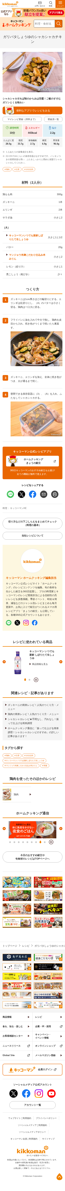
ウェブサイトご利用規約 (19, 1118)
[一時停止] (36, 679)
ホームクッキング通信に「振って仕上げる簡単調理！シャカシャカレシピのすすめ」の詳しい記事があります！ (33, 732)
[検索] (58, 23)
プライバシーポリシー (46, 1118)
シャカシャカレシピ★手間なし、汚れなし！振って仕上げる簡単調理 (33, 721)
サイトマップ (48, 1139)
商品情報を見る (40, 660)
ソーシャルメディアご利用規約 (32, 1125)
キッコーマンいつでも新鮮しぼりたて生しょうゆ (26, 237)
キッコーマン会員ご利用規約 (23, 1139)
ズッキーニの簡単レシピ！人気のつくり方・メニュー (33, 707)
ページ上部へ (59, 1176)
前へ (4, 661)
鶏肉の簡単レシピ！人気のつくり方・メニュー (33, 714)
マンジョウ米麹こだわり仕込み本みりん (27, 256)
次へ (60, 661)
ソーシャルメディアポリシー (32, 1132)
